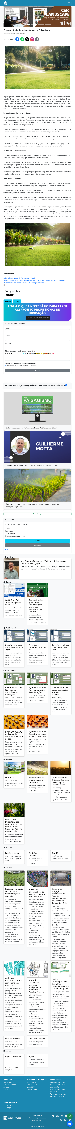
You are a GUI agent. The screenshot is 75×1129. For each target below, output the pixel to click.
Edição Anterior (12, 853)
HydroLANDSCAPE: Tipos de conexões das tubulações (37, 690)
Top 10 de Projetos (37, 1038)
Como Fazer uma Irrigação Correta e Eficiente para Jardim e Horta (60, 781)
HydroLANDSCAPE (33, 1082)
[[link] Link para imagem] (25, 353)
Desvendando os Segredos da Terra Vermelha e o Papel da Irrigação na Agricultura (34, 280)
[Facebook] (53, 1116)
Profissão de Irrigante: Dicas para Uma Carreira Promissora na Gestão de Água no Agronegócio (13, 825)
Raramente (10, 533)
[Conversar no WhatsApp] (70, 1116)
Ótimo (8, 366)
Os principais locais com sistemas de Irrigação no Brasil (24, 283)
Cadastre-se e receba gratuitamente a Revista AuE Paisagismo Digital (31, 428)
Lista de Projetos (12, 1038)
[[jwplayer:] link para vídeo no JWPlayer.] (53, 353)
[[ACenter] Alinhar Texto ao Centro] (8, 353)
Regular (20, 366)
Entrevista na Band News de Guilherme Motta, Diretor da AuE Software (32, 465)
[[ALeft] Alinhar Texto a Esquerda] (6, 353)
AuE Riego (7, 1108)
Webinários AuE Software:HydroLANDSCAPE (13, 602)
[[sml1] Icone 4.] (44, 353)
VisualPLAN (31, 1087)
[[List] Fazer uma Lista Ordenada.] (29, 353)
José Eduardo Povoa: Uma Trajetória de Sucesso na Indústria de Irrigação (44, 562)
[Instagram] (61, 1119)
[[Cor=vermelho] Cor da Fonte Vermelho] (21, 353)
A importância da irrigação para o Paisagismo (36, 780)
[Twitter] (62, 1116)
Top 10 (55, 853)
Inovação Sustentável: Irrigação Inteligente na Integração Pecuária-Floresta (36, 986)
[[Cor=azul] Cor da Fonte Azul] (19, 353)
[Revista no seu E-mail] (70, 1124)
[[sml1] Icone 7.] (50, 353)
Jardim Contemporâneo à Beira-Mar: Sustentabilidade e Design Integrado (60, 984)
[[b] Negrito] (11, 353)
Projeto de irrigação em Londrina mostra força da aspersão (14, 892)
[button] (5, 16)
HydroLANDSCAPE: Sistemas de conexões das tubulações (13, 691)
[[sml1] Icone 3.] (41, 353)
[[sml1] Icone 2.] (39, 353)
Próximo (17, 301)
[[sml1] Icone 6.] (48, 353)
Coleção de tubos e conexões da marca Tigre (14, 647)
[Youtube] (57, 1116)
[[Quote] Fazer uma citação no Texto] (27, 353)
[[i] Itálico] (13, 353)
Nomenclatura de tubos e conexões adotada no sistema (60, 691)
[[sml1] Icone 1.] (37, 353)
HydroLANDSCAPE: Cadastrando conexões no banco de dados (14, 735)
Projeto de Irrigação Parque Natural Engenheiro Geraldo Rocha (37, 893)
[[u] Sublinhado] (15, 353)
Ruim (27, 366)
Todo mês (10, 528)
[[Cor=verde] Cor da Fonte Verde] (17, 353)
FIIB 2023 (9, 777)
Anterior (8, 301)
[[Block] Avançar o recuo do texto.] (31, 353)
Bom (14, 366)
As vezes (9, 531)
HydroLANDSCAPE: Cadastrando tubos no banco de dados (37, 734)
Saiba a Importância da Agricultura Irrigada (20, 278)
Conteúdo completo (33, 854)
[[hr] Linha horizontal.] (35, 353)
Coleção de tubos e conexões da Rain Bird (60, 647)
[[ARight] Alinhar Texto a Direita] (10, 353)
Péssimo (33, 366)
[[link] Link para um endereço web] (23, 353)
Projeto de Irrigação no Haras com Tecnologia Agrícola (13, 982)
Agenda (32, 1056)
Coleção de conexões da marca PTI (37, 647)
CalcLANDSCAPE (33, 1085)
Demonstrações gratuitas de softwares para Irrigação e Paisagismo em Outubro (36, 606)
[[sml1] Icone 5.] (46, 353)
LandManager (32, 1089)
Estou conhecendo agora (15, 536)
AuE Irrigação (8, 1105)
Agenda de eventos (13, 1056)
